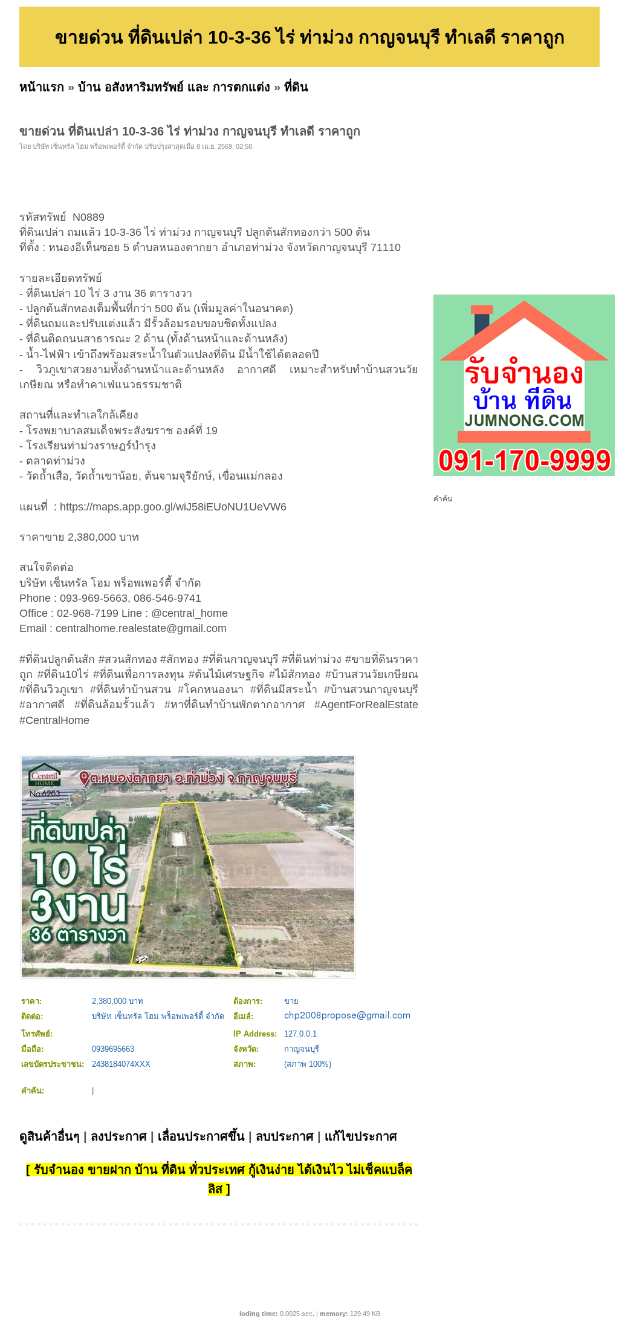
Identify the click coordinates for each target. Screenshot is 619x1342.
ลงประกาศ (119, 1136)
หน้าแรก (41, 87)
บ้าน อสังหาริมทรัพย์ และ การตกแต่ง (174, 87)
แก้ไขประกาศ (361, 1136)
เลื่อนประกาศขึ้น (201, 1136)
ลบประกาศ (285, 1136)
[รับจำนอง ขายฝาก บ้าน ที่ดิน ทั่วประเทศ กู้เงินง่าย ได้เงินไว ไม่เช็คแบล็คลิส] (524, 473)
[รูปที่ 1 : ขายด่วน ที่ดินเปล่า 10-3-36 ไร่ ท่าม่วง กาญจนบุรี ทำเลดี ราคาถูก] (188, 974)
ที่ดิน (296, 87)
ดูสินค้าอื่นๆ (49, 1136)
